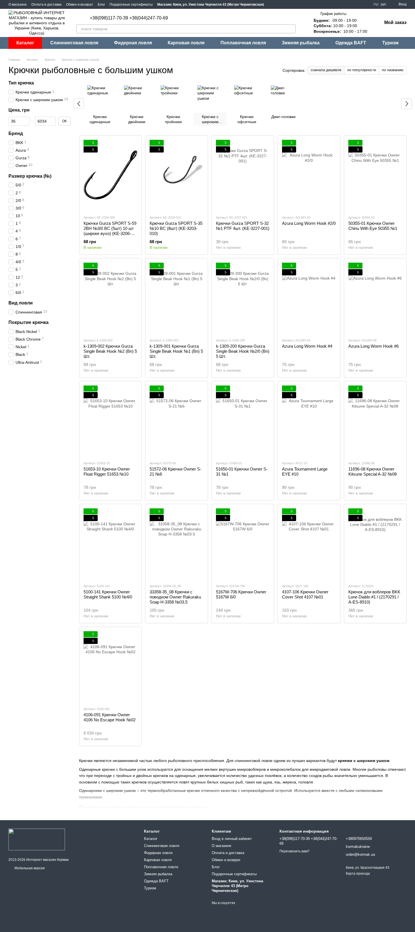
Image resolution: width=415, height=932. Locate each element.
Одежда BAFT (350, 42)
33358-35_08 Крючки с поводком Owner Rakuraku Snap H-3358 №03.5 (175, 596)
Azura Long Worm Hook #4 (307, 346)
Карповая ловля (186, 42)
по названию (392, 70)
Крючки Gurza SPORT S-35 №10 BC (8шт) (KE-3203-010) (176, 228)
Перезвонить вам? (294, 851)
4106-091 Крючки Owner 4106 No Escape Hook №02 (110, 717)
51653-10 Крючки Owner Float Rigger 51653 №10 (107, 471)
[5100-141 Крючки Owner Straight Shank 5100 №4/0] (110, 543)
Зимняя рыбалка (301, 42)
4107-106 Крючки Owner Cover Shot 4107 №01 (305, 594)
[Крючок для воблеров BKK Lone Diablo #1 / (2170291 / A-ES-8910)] (375, 543)
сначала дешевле (326, 70)
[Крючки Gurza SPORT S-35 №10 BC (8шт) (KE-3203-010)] (176, 175)
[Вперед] (406, 103)
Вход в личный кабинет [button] (232, 839)
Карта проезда (358, 874)
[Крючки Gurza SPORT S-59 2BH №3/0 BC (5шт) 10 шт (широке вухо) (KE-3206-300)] (110, 175)
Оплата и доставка (46, 4)
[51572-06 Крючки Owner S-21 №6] (176, 421)
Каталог (25, 42)
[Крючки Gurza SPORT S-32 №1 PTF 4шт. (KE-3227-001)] (243, 175)
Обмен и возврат (79, 4)
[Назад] (79, 103)
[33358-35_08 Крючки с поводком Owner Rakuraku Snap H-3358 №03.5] (176, 543)
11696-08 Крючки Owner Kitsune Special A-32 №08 (372, 471)
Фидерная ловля (133, 42)
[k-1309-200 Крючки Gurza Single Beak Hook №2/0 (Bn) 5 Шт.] (243, 298)
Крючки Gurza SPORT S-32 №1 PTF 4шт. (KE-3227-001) (242, 226)
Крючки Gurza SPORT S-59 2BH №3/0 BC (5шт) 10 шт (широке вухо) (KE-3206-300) (110, 231)
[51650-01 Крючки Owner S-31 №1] (243, 421)
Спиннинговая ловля (74, 42)
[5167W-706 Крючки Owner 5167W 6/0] (243, 543)
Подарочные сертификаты (131, 4)
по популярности (361, 70)
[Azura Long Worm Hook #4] (309, 298)
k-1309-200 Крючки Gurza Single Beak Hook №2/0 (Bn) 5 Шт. (242, 351)
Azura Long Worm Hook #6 (373, 346)
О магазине (17, 4)
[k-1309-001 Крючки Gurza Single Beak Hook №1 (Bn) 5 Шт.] (176, 298)
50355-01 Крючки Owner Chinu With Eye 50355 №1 (372, 226)
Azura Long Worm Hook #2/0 (309, 223)
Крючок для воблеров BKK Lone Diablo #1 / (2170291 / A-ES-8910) (374, 596)
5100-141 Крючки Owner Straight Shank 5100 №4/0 (108, 594)
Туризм (390, 42)
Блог (101, 4)
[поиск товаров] (291, 28)
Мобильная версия (29, 868)
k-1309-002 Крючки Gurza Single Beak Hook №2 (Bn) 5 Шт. (110, 351)
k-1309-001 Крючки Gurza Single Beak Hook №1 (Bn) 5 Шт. (176, 351)
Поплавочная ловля (243, 42)
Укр (376, 4)
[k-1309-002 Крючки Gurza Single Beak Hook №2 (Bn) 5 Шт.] (110, 298)
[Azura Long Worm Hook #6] (375, 298)
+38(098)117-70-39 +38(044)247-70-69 (129, 18)
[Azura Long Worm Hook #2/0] (309, 175)
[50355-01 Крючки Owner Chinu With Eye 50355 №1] (375, 175)
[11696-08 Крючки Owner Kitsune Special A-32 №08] (375, 421)
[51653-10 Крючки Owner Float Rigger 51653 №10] (110, 421)
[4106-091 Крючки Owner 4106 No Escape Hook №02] (110, 666)
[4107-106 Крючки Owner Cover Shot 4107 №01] (309, 543)
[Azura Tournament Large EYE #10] (309, 421)
